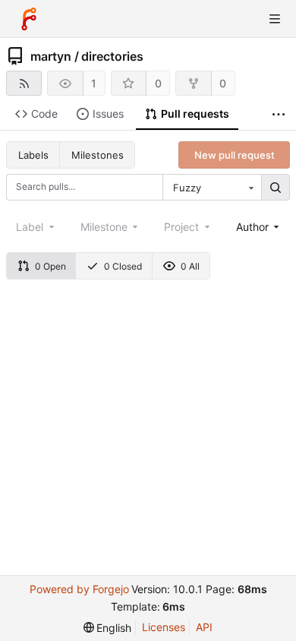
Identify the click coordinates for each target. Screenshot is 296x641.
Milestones (97, 155)
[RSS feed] (24, 83)
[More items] (278, 114)
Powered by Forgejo (79, 589)
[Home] (29, 19)
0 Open (50, 266)
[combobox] (211, 187)
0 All (190, 266)
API (204, 626)
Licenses (163, 626)
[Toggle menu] (274, 19)
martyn (50, 56)
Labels (33, 155)
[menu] (107, 627)
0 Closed (123, 266)
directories (112, 56)
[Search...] (275, 187)
